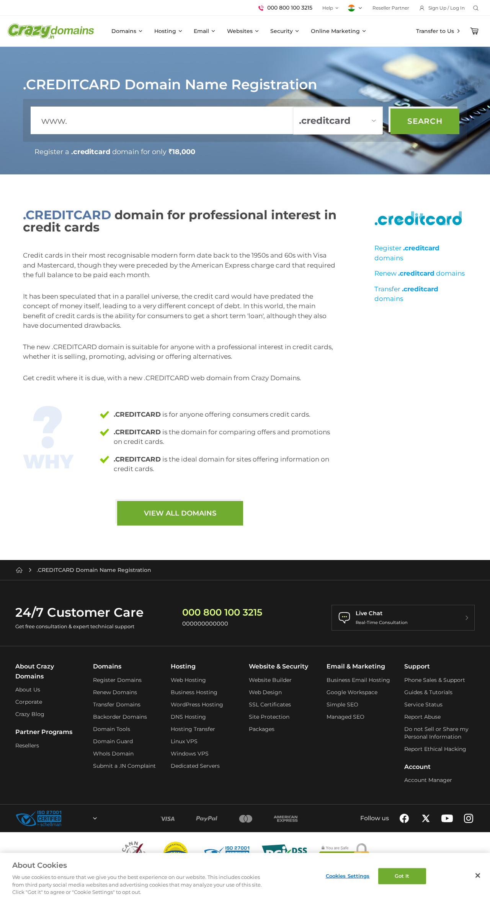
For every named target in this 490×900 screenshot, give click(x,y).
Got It (402, 876)
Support (417, 666)
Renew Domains (115, 692)
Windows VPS (190, 753)
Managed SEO (345, 716)
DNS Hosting (188, 716)
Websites (240, 31)
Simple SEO (342, 704)
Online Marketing (335, 31)
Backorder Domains (120, 716)
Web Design (265, 692)
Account (417, 766)
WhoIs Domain (113, 753)
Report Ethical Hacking (435, 749)
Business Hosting (194, 692)
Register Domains (117, 680)
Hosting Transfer (193, 729)
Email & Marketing (356, 666)
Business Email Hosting (358, 680)
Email (201, 31)
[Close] (477, 875)
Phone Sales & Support (434, 680)
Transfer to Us (435, 31)
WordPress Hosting (197, 704)
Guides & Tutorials (428, 692)
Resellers (27, 745)
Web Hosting (188, 680)
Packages (261, 729)
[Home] (19, 570)
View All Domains (180, 513)
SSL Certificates (270, 704)
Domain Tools (111, 729)
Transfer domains (406, 294)
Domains (123, 31)
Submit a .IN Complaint (124, 765)
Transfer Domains (116, 704)
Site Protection (269, 716)
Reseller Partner (390, 8)
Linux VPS (184, 741)
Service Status (423, 704)
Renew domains (419, 273)
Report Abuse (422, 716)
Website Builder (270, 680)
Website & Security (278, 666)
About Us (27, 689)
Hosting (165, 31)
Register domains (406, 253)
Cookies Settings (348, 876)
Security (281, 31)
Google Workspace (352, 692)
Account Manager (428, 780)
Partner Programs (43, 732)
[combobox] (74, 818)
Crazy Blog (29, 714)
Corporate (28, 701)
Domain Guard (113, 741)
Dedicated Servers (195, 765)
